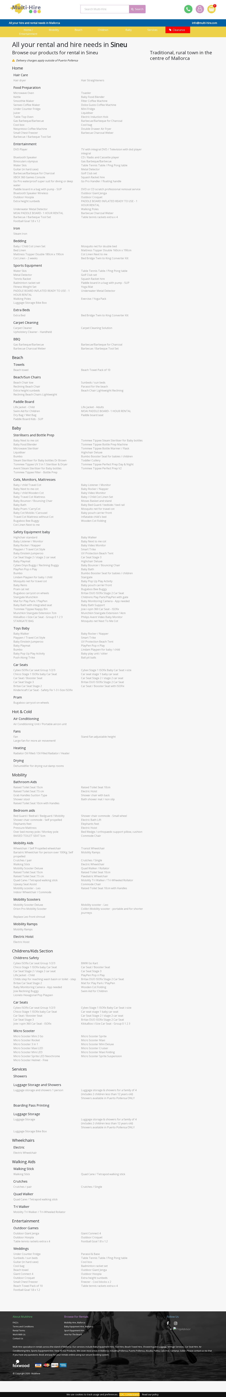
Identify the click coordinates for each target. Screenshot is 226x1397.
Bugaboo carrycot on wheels (31, 593)
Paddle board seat (92, 415)
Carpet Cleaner (22, 328)
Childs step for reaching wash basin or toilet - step (44, 979)
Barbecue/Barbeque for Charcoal (101, 121)
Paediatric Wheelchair (94, 876)
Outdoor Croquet (91, 197)
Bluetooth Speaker (25, 157)
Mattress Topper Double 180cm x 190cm (38, 254)
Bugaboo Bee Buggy (26, 521)
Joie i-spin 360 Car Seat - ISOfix (100, 609)
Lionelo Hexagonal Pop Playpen (33, 995)
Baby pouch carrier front (96, 513)
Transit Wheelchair (93, 848)
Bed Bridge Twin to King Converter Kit (104, 258)
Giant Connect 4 (91, 1233)
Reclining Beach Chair (26, 386)
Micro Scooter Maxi (93, 1040)
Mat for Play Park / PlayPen (30, 601)
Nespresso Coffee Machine (30, 129)
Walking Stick (21, 864)
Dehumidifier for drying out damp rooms (38, 766)
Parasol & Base (90, 1254)
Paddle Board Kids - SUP (28, 419)
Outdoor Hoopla (23, 197)
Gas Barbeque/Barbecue (28, 121)
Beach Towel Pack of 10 (95, 370)
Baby (128, 30)
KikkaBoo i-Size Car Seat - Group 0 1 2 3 (38, 617)
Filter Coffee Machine (94, 101)
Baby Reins (20, 585)
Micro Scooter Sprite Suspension (101, 1056)
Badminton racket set (26, 283)
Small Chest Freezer (25, 133)
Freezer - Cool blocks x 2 (96, 1282)
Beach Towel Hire (133, 1346)
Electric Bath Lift (91, 820)
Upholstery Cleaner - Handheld (32, 332)
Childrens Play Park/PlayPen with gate (104, 597)
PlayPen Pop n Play (25, 569)
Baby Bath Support (93, 605)
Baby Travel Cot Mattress (29, 497)
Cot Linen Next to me (94, 254)
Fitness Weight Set (24, 287)
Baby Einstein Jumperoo (28, 553)
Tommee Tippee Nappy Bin (30, 609)
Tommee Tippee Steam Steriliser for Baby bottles (112, 440)
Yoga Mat (87, 287)
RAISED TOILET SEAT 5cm (29, 836)
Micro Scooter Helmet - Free (30, 1060)
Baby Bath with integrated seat (32, 605)
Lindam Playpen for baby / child (32, 577)
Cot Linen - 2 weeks (25, 258)
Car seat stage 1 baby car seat (99, 674)
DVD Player (20, 149)
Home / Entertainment (28, 32)
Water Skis (20, 165)
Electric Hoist (89, 791)
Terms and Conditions (23, 1326)
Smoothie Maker (23, 101)
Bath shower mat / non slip (98, 799)
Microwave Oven (23, 93)
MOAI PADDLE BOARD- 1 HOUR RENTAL (38, 213)
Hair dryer (19, 80)
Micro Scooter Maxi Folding (98, 1052)
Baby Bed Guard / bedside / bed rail (103, 505)
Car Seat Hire (191, 1346)
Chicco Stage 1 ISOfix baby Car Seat (35, 674)
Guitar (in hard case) (25, 169)
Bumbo (18, 456)
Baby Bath (19, 505)
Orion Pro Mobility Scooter (30, 909)
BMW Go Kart (89, 963)
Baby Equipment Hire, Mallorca (78, 1326)
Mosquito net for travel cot (97, 509)
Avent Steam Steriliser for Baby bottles (37, 468)
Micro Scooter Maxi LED (28, 1048)
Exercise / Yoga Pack (93, 299)
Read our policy (150, 1394)
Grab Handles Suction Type (30, 795)
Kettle (17, 97)
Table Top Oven (23, 117)
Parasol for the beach (94, 386)
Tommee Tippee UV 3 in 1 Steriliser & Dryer (40, 464)
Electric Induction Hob (94, 117)
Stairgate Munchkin (25, 597)
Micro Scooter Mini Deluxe (97, 1044)
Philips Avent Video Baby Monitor (102, 617)
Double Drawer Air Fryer (96, 129)
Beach (79, 30)
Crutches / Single (91, 860)
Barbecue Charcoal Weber (97, 133)
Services (153, 30)
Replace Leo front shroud (29, 917)
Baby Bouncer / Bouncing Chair (32, 501)
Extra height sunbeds (26, 201)
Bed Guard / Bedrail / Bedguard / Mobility (39, 816)
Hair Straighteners (92, 80)
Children (104, 30)
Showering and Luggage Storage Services (163, 1346)
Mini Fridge (88, 109)
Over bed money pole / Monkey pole (35, 832)
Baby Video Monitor (93, 493)
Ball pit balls (88, 657)
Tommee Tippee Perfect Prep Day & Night (107, 464)
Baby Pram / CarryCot (26, 509)
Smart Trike (88, 549)
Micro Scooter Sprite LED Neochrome (36, 1056)
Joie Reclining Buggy (26, 991)
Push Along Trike (24, 657)
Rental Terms (19, 1330)
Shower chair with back (95, 795)
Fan (15, 736)
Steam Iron (20, 233)
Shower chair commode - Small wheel (104, 816)
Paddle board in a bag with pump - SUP (37, 189)
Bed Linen (19, 250)
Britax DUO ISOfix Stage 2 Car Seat (102, 593)
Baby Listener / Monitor (96, 485)
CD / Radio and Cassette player (100, 157)
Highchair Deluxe (91, 452)
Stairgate (86, 577)
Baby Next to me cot (26, 440)
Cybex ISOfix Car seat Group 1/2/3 (34, 670)
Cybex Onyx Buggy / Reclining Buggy (36, 565)
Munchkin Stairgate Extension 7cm (34, 613)
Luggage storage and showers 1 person (38, 1090)
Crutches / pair (22, 860)
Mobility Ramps (90, 852)
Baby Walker (89, 537)
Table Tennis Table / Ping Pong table (104, 165)
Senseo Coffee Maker (26, 105)
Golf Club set (89, 173)
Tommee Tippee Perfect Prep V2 (101, 468)
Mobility (55, 30)
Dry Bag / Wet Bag (24, 415)
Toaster (86, 93)
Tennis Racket (22, 279)
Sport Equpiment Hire (74, 1330)
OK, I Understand (129, 1394)
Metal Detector (90, 169)
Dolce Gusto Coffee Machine (98, 105)
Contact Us (18, 1338)
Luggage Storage (24, 1119)
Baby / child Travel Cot (27, 485)
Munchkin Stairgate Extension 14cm (103, 613)
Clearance (178, 30)
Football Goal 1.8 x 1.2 (26, 221)
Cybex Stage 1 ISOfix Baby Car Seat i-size (106, 670)
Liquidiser (87, 113)
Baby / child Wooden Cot (28, 493)
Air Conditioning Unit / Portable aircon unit (40, 724)
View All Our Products (65, 1350)
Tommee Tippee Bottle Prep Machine (104, 444)
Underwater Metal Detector (30, 209)
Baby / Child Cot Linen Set (29, 246)
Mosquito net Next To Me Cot (99, 621)
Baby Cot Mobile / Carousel (30, 513)
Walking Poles (90, 209)
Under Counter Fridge (27, 109)
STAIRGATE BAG (23, 621)
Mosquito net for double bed (99, 246)
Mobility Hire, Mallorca (74, 1322)
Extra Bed (19, 315)
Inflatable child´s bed (93, 517)
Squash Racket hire (93, 177)
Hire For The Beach (73, 1334)
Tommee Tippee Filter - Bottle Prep (35, 472)
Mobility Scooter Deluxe (28, 868)
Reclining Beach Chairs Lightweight (35, 394)
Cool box (18, 125)
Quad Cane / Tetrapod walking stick (35, 880)
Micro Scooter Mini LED (28, 1052)
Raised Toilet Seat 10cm (95, 787)
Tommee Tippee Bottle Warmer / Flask (105, 448)
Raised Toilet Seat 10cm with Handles (36, 803)
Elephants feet (22, 824)
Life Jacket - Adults (92, 407)
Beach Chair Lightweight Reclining (102, 390)
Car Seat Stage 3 (91, 557)
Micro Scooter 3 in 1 (25, 1044)
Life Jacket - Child (24, 407)
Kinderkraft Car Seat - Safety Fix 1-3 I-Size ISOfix (43, 690)
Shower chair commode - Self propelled (37, 820)
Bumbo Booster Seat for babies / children (107, 456)
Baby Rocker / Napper (95, 489)
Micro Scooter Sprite (94, 1036)
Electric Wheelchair (92, 864)
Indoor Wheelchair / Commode (32, 892)
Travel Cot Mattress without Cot (33, 517)
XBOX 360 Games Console (29, 177)
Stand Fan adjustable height (98, 736)
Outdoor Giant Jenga (94, 193)
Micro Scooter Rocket (26, 1040)
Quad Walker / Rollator (95, 868)
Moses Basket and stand (96, 501)
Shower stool (21, 799)
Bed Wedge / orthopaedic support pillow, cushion (111, 832)
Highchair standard (25, 537)
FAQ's (15, 1322)
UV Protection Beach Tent (97, 553)
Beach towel (20, 370)
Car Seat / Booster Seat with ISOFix (102, 686)
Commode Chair (91, 836)
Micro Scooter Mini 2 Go (28, 1036)
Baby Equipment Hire (103, 1346)
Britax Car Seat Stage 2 (27, 686)
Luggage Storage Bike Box (30, 303)
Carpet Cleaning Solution (96, 328)
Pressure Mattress (25, 828)
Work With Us (19, 1334)
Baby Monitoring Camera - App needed (105, 601)
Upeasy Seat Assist (25, 884)
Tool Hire (119, 1346)
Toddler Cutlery (90, 460)
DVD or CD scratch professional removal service (110, 189)
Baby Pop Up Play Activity (97, 581)
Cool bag (86, 125)
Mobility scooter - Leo (27, 888)
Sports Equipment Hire (42, 1350)
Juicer (16, 113)
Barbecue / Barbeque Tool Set (32, 137)
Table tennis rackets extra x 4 (99, 217)
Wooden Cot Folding (93, 521)
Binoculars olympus (25, 161)
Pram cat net (21, 589)
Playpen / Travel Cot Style (29, 549)
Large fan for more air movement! (34, 740)
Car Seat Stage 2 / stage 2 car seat (34, 557)
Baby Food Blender (93, 97)
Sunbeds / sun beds (93, 382)
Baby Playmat (21, 561)
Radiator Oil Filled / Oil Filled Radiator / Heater (41, 753)
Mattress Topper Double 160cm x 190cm (106, 250)
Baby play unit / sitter (94, 653)
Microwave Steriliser (26, 448)
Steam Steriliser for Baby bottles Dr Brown (40, 460)
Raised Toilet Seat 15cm (28, 787)
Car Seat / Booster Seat (27, 678)
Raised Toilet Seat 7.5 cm (28, 791)
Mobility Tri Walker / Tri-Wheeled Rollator (107, 880)
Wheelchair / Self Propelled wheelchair (37, 848)
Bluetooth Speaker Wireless (30, 193)
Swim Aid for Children (26, 411)
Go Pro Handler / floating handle (101, 181)
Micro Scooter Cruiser (94, 1048)
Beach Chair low (23, 382)
